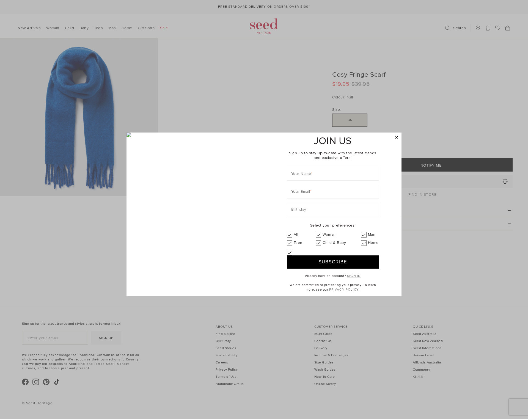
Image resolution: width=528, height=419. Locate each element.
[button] (397, 137)
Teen (298, 242)
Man (372, 234)
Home (373, 242)
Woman (329, 234)
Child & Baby (334, 242)
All (296, 234)
